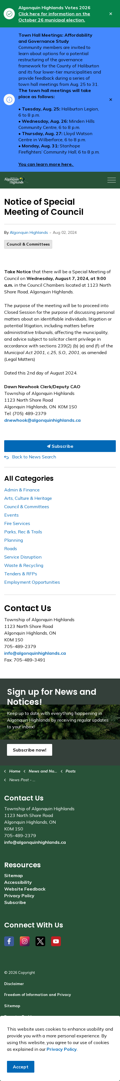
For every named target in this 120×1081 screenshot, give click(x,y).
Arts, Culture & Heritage (28, 498)
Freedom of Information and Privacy (37, 994)
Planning (13, 540)
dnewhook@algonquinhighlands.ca (42, 420)
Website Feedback (24, 889)
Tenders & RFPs (20, 573)
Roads (10, 548)
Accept (20, 1067)
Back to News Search (34, 457)
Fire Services (17, 523)
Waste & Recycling (23, 565)
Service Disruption (23, 557)
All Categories (29, 478)
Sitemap (13, 875)
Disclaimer (14, 983)
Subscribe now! (29, 750)
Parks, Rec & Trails (23, 531)
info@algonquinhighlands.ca (35, 653)
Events (11, 515)
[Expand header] (111, 180)
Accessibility (18, 882)
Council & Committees (28, 244)
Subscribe (62, 446)
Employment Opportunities (32, 582)
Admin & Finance (22, 490)
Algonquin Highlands (29, 232)
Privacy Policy (19, 895)
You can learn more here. (46, 164)
